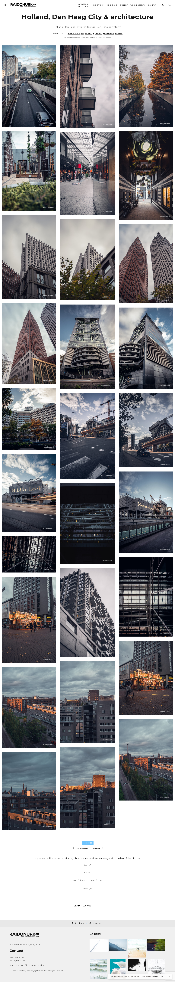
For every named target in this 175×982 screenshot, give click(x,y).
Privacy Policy (37, 965)
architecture (74, 34)
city (82, 34)
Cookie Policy (157, 976)
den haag (89, 34)
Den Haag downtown (104, 34)
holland (118, 34)
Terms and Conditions (20, 965)
